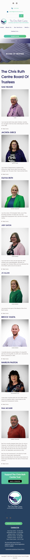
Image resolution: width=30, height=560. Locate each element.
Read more (5, 129)
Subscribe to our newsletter (13, 523)
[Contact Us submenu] (18, 31)
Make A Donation (15, 481)
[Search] (21, 15)
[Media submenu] (29, 27)
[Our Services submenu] (22, 27)
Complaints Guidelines (11, 549)
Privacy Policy (20, 549)
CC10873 (11, 546)
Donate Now (15, 36)
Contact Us (15, 527)
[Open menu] (18, 41)
